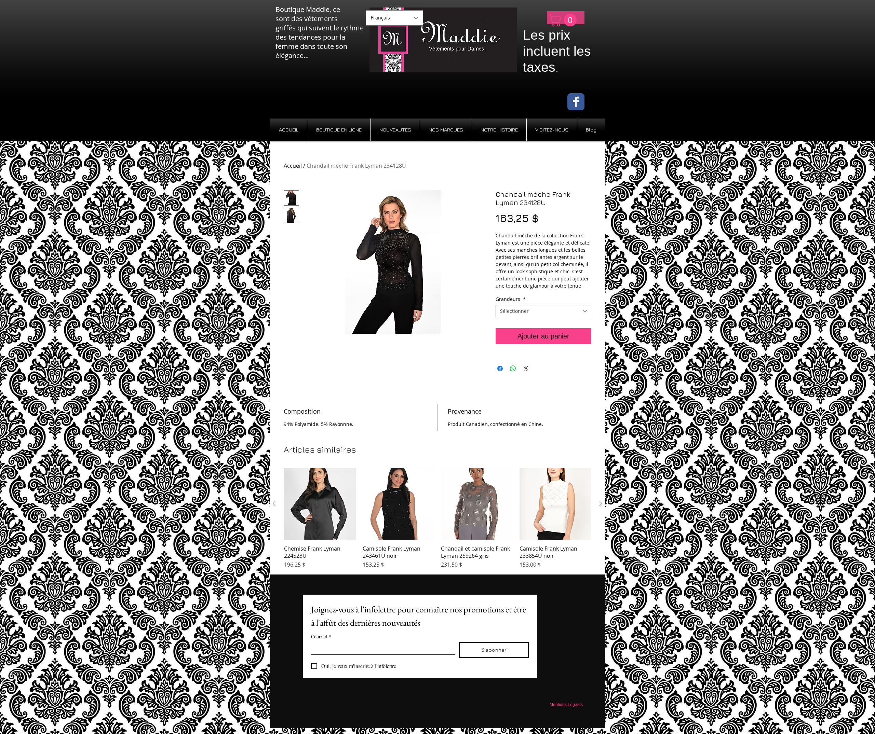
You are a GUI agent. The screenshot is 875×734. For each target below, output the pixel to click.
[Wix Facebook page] (575, 101)
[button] (564, 20)
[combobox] (543, 311)
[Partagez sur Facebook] (500, 368)
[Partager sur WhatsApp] (513, 368)
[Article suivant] (601, 503)
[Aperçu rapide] (320, 504)
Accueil (293, 165)
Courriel (321, 636)
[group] (437, 518)
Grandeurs (511, 299)
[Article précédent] (274, 503)
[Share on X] (526, 368)
